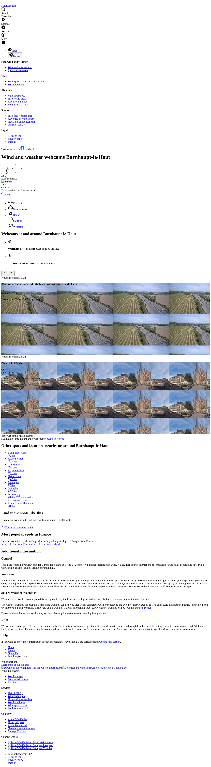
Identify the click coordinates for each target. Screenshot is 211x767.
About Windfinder (17, 101)
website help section (109, 641)
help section (145, 607)
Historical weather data (20, 115)
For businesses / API (18, 104)
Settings (17, 56)
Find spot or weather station (19, 527)
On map (7, 194)
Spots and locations (18, 70)
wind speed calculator (185, 629)
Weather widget (16, 84)
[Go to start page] (1, 2)
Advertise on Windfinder (21, 118)
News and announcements (21, 121)
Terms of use (14, 135)
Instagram (48, 745)
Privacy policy (15, 138)
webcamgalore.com (53, 438)
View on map (13, 149)
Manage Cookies (17, 124)
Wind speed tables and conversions (26, 81)
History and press (17, 98)
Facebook (29, 149)
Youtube (47, 748)
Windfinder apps (16, 95)
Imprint (11, 141)
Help (14, 50)
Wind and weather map (20, 67)
